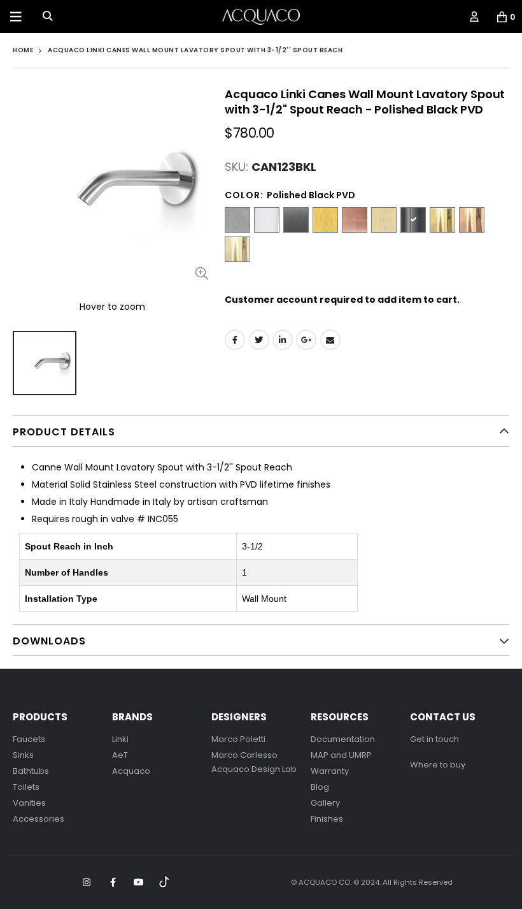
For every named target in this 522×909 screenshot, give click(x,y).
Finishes (327, 819)
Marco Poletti (238, 739)
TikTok (165, 882)
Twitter (259, 340)
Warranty (330, 771)
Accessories (38, 819)
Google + (306, 340)
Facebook (235, 340)
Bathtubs (31, 771)
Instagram (86, 882)
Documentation (343, 739)
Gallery (325, 803)
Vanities (29, 803)
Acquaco (131, 771)
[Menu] (16, 16)
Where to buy (437, 765)
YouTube (139, 882)
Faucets (29, 739)
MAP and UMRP (341, 755)
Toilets (26, 787)
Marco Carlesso (244, 755)
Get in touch (434, 739)
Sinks (23, 755)
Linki (120, 739)
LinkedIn (282, 340)
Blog (320, 787)
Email (330, 340)
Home (23, 50)
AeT (120, 755)
